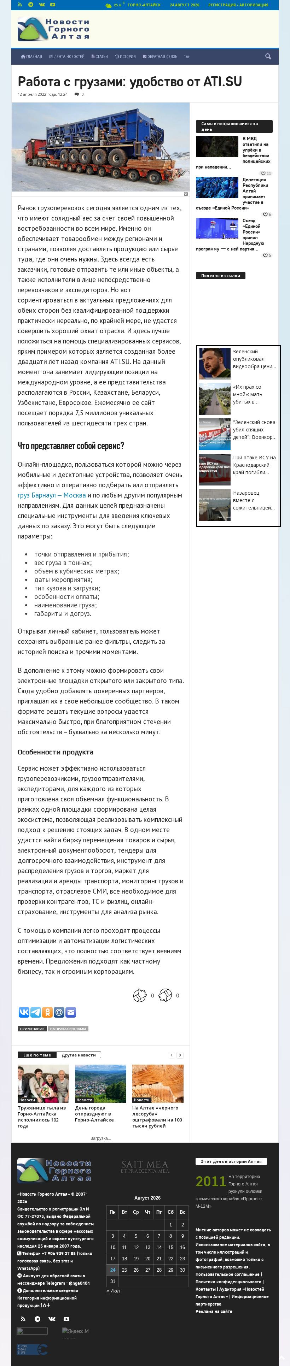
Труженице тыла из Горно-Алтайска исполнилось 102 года (42, 1117)
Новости (27, 1099)
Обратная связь (161, 56)
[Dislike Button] (165, 995)
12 (136, 1247)
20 (147, 1258)
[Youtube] (52, 5)
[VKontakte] (41, 5)
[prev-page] (171, 1055)
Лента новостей (69, 56)
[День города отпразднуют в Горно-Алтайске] (100, 1084)
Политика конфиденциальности (228, 1281)
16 (182, 1247)
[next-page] (180, 1055)
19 (136, 1258)
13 (147, 1247)
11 (124, 1247)
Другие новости (79, 1055)
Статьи (101, 56)
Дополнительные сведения (50, 1290)
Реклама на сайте (214, 1311)
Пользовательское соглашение (228, 1274)
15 (170, 1247)
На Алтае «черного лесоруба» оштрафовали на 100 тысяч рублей (157, 1117)
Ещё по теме (37, 1055)
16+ (187, 56)
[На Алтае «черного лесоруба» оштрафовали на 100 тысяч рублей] (158, 1084)
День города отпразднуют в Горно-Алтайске (94, 1114)
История (127, 56)
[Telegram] (31, 5)
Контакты (206, 1289)
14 (159, 1247)
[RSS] (20, 5)
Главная (33, 56)
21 (159, 1258)
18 (124, 1258)
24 (112, 1270)
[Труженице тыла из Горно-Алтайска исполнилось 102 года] (43, 1084)
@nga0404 (79, 1283)
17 (112, 1258)
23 (182, 1258)
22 (170, 1258)
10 (112, 1247)
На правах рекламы (68, 1028)
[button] (268, 57)
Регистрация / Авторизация (238, 4)
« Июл (113, 1291)
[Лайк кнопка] (140, 995)
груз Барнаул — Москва (52, 495)
